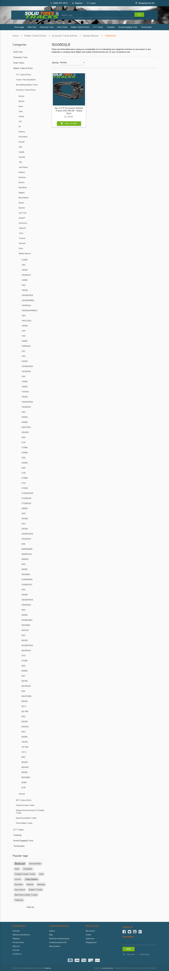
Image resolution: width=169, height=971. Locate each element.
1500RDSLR (110, 35)
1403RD (24, 326)
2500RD (24, 463)
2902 (23, 524)
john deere (31, 879)
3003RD (24, 569)
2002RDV (25, 432)
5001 (23, 676)
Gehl (20, 147)
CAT (20, 121)
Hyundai (22, 157)
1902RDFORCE (27, 402)
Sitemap (16, 931)
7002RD (24, 742)
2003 (23, 437)
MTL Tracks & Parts (23, 800)
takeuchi (19, 900)
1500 (23, 336)
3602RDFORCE (27, 645)
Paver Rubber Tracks (24, 823)
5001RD (24, 681)
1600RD (24, 387)
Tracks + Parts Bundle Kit (26, 80)
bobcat (20, 864)
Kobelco (22, 172)
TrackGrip (111, 27)
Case (21, 111)
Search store (66, 15)
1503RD (24, 381)
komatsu (19, 884)
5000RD (24, 671)
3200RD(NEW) (27, 579)
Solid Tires (32, 27)
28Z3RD (24, 518)
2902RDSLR (26, 539)
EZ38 (23, 787)
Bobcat (21, 101)
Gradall (21, 152)
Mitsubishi (23, 187)
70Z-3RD (24, 747)
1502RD (24, 361)
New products (54, 946)
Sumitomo (23, 223)
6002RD (24, 721)
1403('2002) (26, 321)
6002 (23, 716)
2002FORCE (26, 427)
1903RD (24, 417)
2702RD (24, 488)
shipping (48, 968)
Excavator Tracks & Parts (64, 35)
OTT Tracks (98, 27)
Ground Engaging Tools (127, 27)
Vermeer (22, 243)
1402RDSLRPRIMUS (29, 310)
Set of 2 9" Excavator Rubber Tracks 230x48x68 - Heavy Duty (69, 111)
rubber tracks (35, 889)
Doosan (22, 142)
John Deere (23, 167)
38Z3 (23, 666)
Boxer (21, 106)
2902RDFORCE (27, 534)
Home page (19, 27)
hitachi (18, 879)
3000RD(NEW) (26, 549)
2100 (23, 442)
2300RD (24, 453)
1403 (23, 316)
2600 (23, 468)
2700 (23, 473)
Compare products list (58, 942)
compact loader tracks (25, 874)
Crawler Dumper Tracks (25, 805)
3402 (23, 590)
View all (31, 907)
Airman (21, 96)
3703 (23, 656)
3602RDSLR (26, 650)
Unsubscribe (145, 954)
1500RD (24, 341)
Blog (51, 935)
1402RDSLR (26, 305)
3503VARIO (25, 625)
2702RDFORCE (27, 493)
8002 (23, 757)
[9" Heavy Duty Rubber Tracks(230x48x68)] (69, 89)
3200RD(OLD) (26, 584)
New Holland (23, 198)
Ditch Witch (23, 137)
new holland (20, 890)
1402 (23, 285)
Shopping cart (91, 942)
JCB (20, 162)
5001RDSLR (26, 686)
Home (16, 35)
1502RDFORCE (27, 366)
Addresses (90, 938)
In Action (16, 950)
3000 (23, 544)
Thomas (22, 238)
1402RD (24, 290)
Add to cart (69, 123)
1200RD (24, 260)
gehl (41, 874)
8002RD (24, 762)
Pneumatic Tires (46, 27)
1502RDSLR (26, 371)
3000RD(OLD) (26, 554)
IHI (20, 127)
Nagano (22, 192)
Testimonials (146, 27)
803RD (24, 782)
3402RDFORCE (27, 600)
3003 (23, 564)
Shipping (16, 938)
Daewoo (22, 132)
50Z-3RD (24, 711)
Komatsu (22, 177)
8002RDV (25, 767)
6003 (23, 732)
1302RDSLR (26, 275)
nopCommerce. (108, 968)
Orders (88, 935)
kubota (30, 884)
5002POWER (26, 696)
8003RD (24, 772)
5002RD (24, 701)
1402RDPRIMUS (27, 300)
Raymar (22, 208)
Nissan (21, 203)
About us (16, 946)
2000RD (24, 422)
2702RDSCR (26, 498)
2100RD (24, 447)
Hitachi (21, 116)
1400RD (24, 280)
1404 (23, 331)
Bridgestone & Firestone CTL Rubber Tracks (30, 811)
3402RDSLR (26, 605)
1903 (23, 412)
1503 (23, 376)
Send (128, 949)
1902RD (24, 397)
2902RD (24, 529)
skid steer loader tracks (26, 895)
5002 (23, 691)
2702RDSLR (26, 503)
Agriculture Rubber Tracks (26, 818)
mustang (41, 884)
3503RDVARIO (26, 620)
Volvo (21, 248)
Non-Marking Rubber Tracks (27, 85)
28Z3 (23, 513)
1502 (23, 356)
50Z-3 (23, 706)
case (17, 869)
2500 (23, 458)
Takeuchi (22, 228)
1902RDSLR (26, 407)
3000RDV (25, 559)
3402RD (24, 595)
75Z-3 (23, 752)
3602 (23, 635)
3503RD (24, 615)
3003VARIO (25, 574)
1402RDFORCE (27, 295)
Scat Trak (22, 213)
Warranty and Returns (21, 935)
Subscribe (131, 954)
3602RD (24, 640)
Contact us (17, 954)
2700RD (24, 478)
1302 (23, 265)
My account (90, 931)
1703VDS (25, 392)
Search (52, 931)
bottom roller (35, 864)
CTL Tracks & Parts (23, 75)
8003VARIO (25, 777)
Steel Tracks (62, 27)
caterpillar (27, 869)
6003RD (24, 737)
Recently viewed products (59, 938)
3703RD (24, 661)
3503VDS (25, 630)
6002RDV (25, 727)
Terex (21, 233)
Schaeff (22, 218)
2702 (23, 483)
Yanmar (22, 794)
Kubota (21, 182)
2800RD (24, 508)
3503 (23, 610)
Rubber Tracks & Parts (80, 27)
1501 (23, 351)
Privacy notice (18, 942)
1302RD (24, 270)
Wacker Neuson (91, 35)
